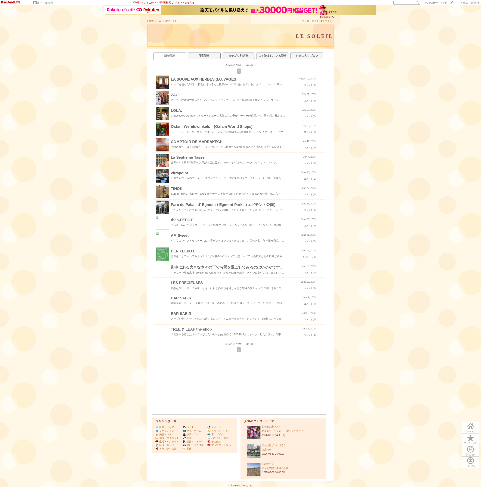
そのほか (216, 441)
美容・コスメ (166, 434)
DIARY (160, 21)
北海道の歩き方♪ (271, 426)
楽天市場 (474, 2)
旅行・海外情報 (45, 2)
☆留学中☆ (268, 464)
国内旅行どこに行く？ (274, 445)
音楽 (189, 438)
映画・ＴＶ (193, 434)
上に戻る (470, 466)
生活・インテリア (169, 441)
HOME (151, 21)
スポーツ (216, 427)
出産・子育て (166, 427)
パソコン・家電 (219, 438)
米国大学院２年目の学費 (275, 468)
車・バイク (217, 434)
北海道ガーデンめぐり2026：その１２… (284, 431)
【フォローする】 (309, 21)
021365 (325, 17)
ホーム (470, 431)
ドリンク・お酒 (167, 448)
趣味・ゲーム (194, 430)
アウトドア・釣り (221, 430)
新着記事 (470, 454)
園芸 (189, 448)
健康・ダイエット (169, 438)
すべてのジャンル (221, 445)
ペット (190, 427)
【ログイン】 (327, 21)
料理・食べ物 (166, 445)
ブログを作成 (461, 2)
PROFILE (171, 21)
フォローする (470, 443)
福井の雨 (266, 449)
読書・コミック (195, 441)
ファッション (166, 430)
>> (435, 2)
